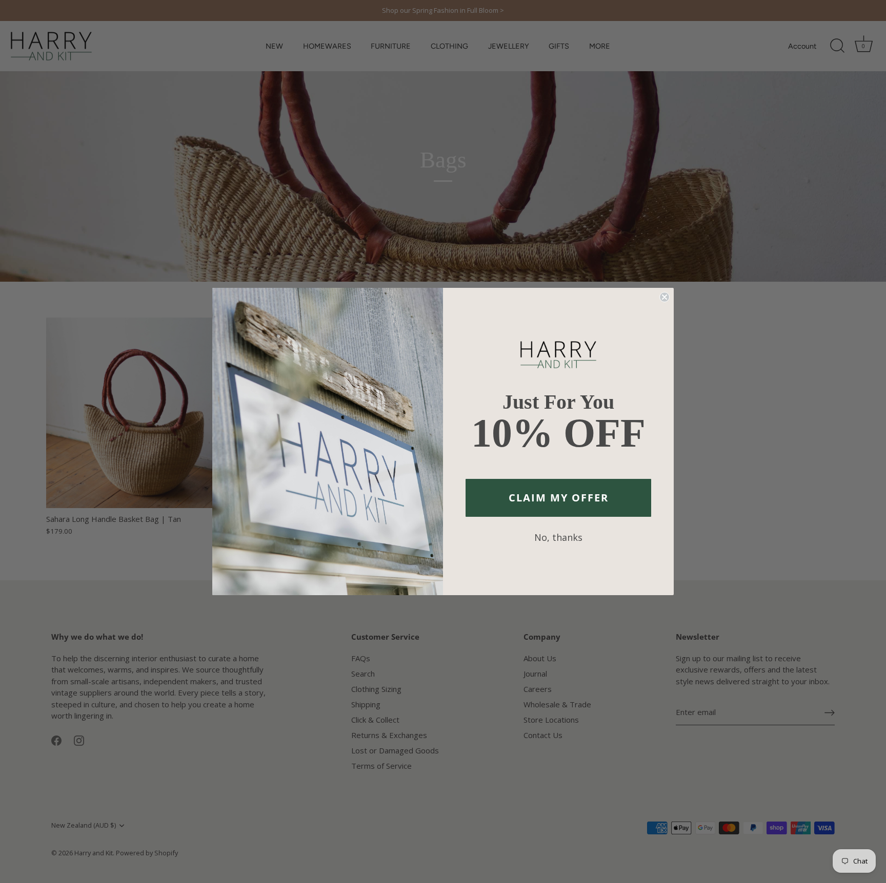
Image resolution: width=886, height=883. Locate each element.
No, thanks (558, 537)
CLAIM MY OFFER (559, 497)
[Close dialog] (664, 297)
